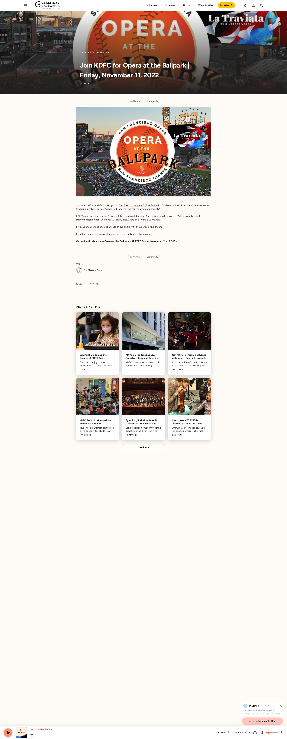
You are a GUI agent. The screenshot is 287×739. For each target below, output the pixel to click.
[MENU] (25, 5)
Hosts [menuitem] (186, 5)
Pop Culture (134, 101)
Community (152, 101)
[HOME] (48, 5)
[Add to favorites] (32, 735)
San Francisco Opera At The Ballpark (139, 205)
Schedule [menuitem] (151, 5)
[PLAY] (8, 732)
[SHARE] (32, 730)
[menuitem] (170, 5)
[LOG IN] (253, 5)
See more (143, 447)
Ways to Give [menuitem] (205, 5)
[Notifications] (245, 5)
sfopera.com (145, 234)
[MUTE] (262, 733)
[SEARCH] (261, 5)
